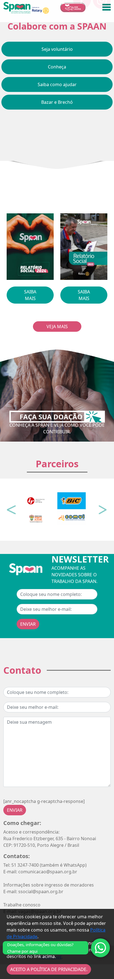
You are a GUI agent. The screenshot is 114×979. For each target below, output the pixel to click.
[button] (11, 509)
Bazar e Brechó (57, 102)
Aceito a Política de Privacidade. (48, 969)
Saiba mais (30, 295)
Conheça (57, 67)
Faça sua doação (52, 416)
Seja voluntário (57, 49)
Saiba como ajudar (57, 84)
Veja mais (57, 326)
